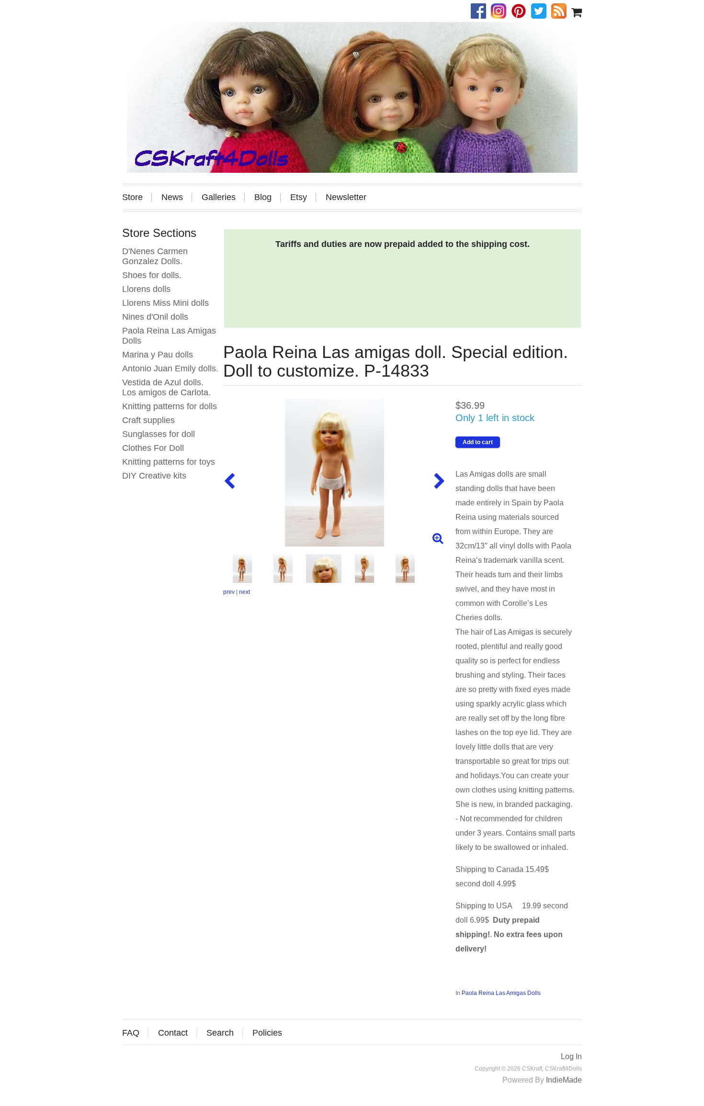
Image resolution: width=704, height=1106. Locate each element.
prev (229, 592)
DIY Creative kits (154, 475)
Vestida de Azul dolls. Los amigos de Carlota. (166, 387)
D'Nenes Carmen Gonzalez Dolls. (155, 256)
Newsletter (346, 197)
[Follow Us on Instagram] (501, 12)
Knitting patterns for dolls (169, 406)
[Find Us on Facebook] (481, 12)
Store (132, 197)
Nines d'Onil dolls (155, 317)
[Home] (352, 97)
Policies (267, 1033)
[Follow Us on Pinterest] (521, 12)
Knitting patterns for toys (168, 462)
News (172, 197)
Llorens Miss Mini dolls (165, 303)
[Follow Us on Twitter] (541, 12)
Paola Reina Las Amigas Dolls (501, 993)
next (244, 592)
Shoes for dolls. (152, 275)
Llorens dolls (146, 289)
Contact (173, 1033)
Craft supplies (148, 420)
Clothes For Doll (153, 448)
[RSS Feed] (561, 12)
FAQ (130, 1033)
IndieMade (564, 1080)
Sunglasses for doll (158, 434)
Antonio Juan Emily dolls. (170, 368)
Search (220, 1033)
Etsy (298, 197)
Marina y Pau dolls (157, 354)
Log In (571, 1056)
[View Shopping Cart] (576, 12)
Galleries (219, 197)
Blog (263, 197)
